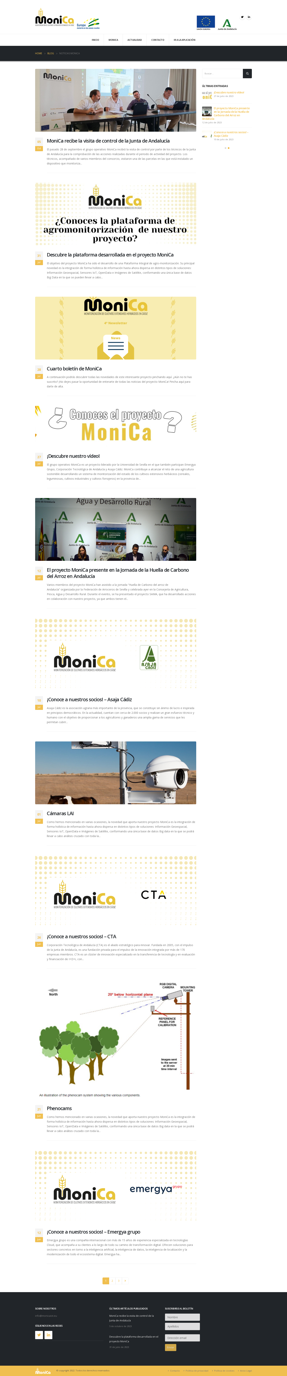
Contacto (157, 40)
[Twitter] (242, 17)
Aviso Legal (246, 1370)
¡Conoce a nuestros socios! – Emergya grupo (93, 1231)
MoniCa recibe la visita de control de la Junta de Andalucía (108, 140)
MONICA (113, 40)
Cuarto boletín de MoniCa (74, 368)
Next (125, 1280)
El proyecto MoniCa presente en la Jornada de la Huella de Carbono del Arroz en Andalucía (118, 573)
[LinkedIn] (249, 17)
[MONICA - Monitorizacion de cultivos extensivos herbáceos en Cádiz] (54, 17)
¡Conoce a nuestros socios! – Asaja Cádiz (89, 699)
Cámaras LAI (60, 813)
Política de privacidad (197, 1370)
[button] (225, 148)
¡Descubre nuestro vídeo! (73, 456)
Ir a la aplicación (184, 40)
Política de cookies (224, 1370)
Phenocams (59, 1108)
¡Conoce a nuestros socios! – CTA (81, 936)
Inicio (95, 40)
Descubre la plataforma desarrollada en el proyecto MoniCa (110, 254)
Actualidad (134, 40)
